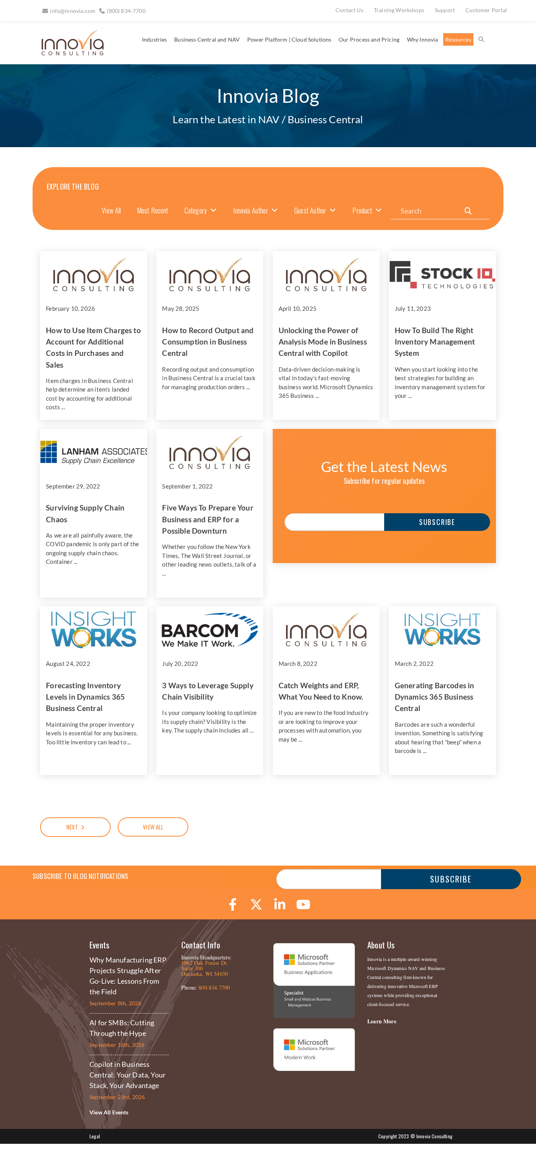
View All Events (109, 1112)
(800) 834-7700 (126, 10)
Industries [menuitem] (154, 39)
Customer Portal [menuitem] (486, 10)
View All (111, 210)
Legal (94, 1136)
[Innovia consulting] (67, 52)
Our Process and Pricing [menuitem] (369, 39)
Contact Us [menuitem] (349, 10)
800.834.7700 (214, 987)
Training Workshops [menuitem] (399, 10)
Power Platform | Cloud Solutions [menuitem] (289, 39)
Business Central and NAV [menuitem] (207, 39)
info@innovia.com (72, 10)
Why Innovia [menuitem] (422, 39)
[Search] (468, 211)
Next (72, 826)
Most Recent (152, 210)
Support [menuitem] (445, 10)
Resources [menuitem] (458, 39)
